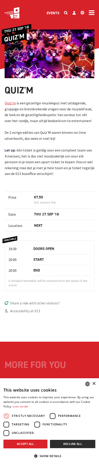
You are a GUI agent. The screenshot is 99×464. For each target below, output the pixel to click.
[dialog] (49, 421)
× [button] (94, 383)
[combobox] (87, 384)
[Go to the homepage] (12, 12)
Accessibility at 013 (25, 311)
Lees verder (21, 406)
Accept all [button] (25, 444)
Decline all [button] (72, 444)
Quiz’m (10, 103)
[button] (49, 456)
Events (53, 13)
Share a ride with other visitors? (35, 303)
